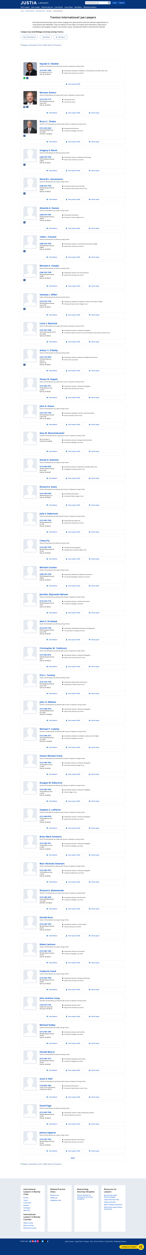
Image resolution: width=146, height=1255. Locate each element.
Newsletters (78, 7)
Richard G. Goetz (48, 486)
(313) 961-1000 (45, 70)
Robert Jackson (47, 944)
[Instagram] (38, 1241)
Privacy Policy (109, 1241)
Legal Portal (78, 1241)
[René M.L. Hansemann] (30, 184)
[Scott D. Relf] (30, 1084)
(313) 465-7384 (45, 978)
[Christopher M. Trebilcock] (30, 653)
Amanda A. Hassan (49, 208)
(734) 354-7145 (45, 1005)
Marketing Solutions (90, 7)
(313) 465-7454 (45, 924)
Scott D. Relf (46, 1078)
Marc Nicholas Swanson (52, 863)
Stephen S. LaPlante (50, 809)
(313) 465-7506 (45, 1112)
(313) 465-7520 (45, 520)
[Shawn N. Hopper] (30, 384)
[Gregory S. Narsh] (30, 155)
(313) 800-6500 (45, 466)
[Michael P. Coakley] (30, 734)
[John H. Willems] (30, 707)
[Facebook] (35, 1241)
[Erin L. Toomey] (30, 680)
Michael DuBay (47, 1024)
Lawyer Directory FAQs (111, 1200)
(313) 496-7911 (45, 386)
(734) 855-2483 (45, 1085)
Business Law (54, 1195)
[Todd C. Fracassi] (30, 242)
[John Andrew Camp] (30, 1003)
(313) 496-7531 (45, 735)
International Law (40, 11)
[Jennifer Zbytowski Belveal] (30, 599)
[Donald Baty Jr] (30, 1057)
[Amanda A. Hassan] (30, 213)
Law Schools (58, 7)
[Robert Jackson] (30, 949)
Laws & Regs (68, 7)
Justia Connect (69, 1241)
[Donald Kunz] (30, 922)
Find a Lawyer (25, 7)
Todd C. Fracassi (48, 236)
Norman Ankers (48, 92)
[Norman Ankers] (30, 98)
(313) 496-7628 (45, 897)
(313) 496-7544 (45, 709)
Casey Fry (45, 540)
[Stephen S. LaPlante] (30, 815)
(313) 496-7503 (45, 762)
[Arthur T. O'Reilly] (30, 355)
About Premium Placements (113, 1205)
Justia (22, 11)
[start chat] (141, 1247)
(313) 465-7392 (45, 1032)
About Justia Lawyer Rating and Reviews (113, 1208)
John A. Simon (47, 406)
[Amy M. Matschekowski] (30, 438)
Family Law (53, 1198)
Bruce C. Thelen (48, 121)
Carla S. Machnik (48, 323)
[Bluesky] (43, 1241)
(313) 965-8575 (45, 655)
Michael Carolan (48, 567)
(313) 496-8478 (45, 816)
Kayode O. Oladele (49, 63)
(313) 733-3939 (45, 357)
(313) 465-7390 (45, 547)
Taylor (25, 1200)
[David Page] (30, 1111)
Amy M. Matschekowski (52, 433)
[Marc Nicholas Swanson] (30, 869)
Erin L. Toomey (47, 675)
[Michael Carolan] (30, 572)
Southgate (27, 1208)
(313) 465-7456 (45, 1139)
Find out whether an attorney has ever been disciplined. (85, 1197)
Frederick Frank (48, 971)
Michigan (49, 11)
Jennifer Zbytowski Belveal (54, 594)
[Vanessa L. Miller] (30, 300)
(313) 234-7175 (45, 99)
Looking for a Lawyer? (129, 1247)
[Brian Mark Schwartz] (30, 842)
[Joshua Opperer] (30, 1138)
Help (91, 1241)
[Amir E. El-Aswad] (30, 626)
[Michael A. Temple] (30, 271)
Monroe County (28, 1225)
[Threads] (40, 1241)
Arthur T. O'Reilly (49, 350)
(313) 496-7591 (45, 870)
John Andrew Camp (50, 998)
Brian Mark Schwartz (51, 836)
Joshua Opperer (48, 1132)
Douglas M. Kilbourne (51, 782)
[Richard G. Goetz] (30, 492)
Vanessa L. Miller (48, 294)
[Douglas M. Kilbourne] (30, 788)
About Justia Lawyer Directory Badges (110, 1196)
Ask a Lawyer (35, 7)
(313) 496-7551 (45, 843)
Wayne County (28, 1223)
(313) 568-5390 (45, 493)
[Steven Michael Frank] (30, 761)
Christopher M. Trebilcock (53, 648)
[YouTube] (33, 1241)
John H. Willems (48, 702)
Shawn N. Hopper (49, 379)
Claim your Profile (109, 1202)
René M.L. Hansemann (51, 179)
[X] (45, 1241)
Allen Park (26, 1210)
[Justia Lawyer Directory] (29, 2)
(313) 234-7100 (45, 301)
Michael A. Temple (49, 265)
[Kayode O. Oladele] (30, 69)
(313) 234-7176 (45, 601)
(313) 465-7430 (45, 951)
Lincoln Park (27, 1203)
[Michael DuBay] (30, 1030)
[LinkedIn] (30, 1241)
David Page (45, 1105)
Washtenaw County (29, 1228)
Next (73, 1158)
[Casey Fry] (30, 546)
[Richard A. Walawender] (30, 895)
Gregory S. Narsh (48, 150)
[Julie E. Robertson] (30, 519)
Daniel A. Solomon (49, 459)
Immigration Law (55, 1200)
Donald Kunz (46, 917)
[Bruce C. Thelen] (30, 126)
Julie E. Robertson (49, 513)
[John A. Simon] (30, 411)
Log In (115, 2)
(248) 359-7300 (45, 157)
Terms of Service (99, 1241)
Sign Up (121, 2)
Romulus (26, 1205)
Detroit (25, 1198)
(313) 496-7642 (45, 789)
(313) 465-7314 (45, 1058)
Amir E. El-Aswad (48, 621)
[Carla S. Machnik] (30, 328)
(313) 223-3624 (45, 128)
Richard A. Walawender (52, 890)
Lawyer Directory (29, 11)
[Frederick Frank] (30, 976)
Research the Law (47, 7)
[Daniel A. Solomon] (30, 465)
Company (86, 1241)
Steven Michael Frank (51, 755)
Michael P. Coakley (49, 728)
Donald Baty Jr (47, 1051)
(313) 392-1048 (45, 330)
